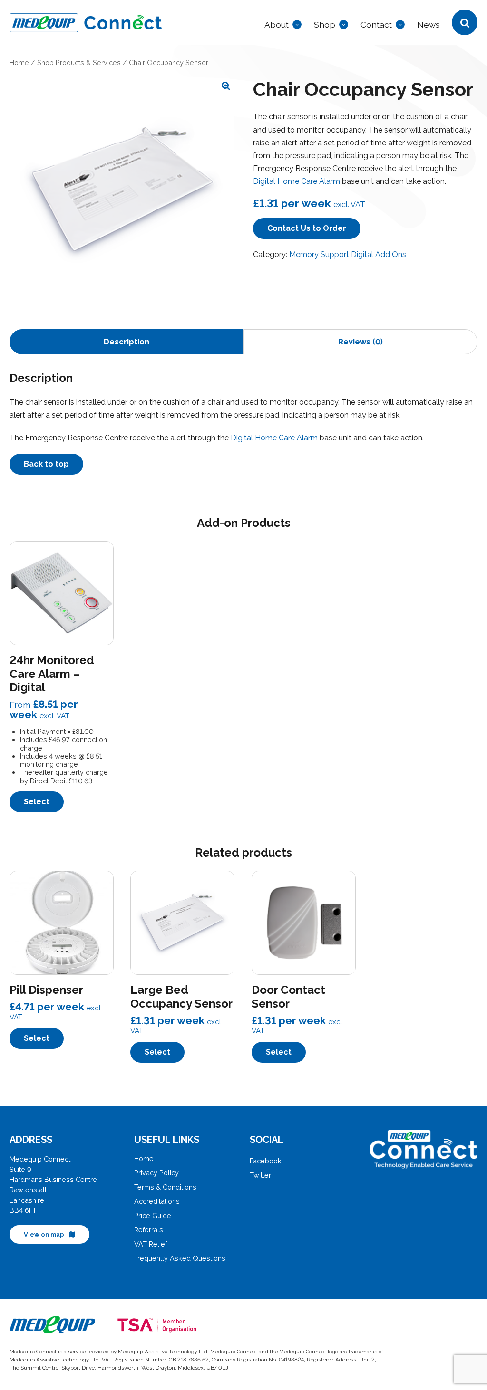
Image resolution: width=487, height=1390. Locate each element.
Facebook (266, 1161)
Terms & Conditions (165, 1187)
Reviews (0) (360, 341)
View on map (44, 1234)
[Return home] (170, 25)
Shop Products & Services (79, 62)
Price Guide (152, 1215)
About (276, 24)
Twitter (260, 1175)
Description (126, 341)
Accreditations (157, 1201)
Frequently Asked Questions (179, 1258)
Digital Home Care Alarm (296, 181)
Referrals (148, 1230)
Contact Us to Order (306, 228)
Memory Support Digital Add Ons (347, 254)
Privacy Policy (156, 1173)
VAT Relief (150, 1244)
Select (36, 801)
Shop (324, 24)
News (428, 24)
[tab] (127, 341)
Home (19, 62)
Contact (376, 24)
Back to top (46, 463)
